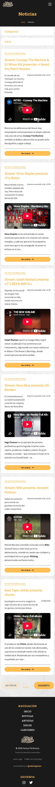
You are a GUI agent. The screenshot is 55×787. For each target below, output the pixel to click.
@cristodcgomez (34, 766)
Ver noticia (25, 153)
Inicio (27, 711)
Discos (27, 725)
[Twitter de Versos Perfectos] (31, 782)
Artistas (27, 720)
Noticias (27, 716)
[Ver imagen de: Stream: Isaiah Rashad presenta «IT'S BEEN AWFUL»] (27, 322)
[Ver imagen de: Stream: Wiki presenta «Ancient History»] (27, 527)
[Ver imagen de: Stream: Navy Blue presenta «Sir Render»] (27, 424)
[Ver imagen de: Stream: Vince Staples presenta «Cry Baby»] (27, 216)
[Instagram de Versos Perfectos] (24, 782)
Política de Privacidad (33, 759)
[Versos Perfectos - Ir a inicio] (8, 4)
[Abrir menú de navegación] (50, 4)
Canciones (28, 729)
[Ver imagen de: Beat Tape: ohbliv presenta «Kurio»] (27, 626)
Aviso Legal (17, 759)
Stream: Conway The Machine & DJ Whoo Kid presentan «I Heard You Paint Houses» (27, 64)
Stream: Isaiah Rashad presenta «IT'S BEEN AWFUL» (27, 281)
